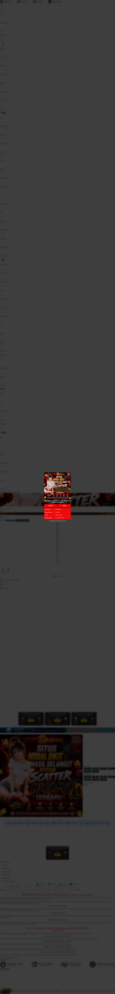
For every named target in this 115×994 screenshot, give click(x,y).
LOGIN (64, 505)
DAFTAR (51, 505)
